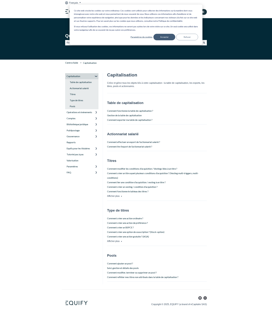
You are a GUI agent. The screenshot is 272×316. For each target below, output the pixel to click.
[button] (96, 76)
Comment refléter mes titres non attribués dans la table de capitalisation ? (142, 277)
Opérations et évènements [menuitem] (79, 112)
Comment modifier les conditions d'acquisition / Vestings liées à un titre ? (142, 168)
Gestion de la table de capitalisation (124, 115)
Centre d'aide (71, 62)
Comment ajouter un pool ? (120, 263)
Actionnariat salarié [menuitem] (79, 88)
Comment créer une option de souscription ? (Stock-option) (135, 232)
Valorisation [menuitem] (72, 160)
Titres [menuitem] (73, 94)
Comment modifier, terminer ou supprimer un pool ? (132, 272)
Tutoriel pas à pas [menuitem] (75, 154)
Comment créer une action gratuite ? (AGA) (128, 236)
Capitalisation (90, 62)
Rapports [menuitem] (71, 142)
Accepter (164, 37)
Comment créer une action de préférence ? (127, 222)
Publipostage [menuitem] (73, 130)
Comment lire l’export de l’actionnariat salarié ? (129, 146)
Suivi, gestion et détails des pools (123, 268)
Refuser (187, 37)
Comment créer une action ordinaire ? (125, 218)
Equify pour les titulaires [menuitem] (78, 148)
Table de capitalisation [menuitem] (81, 82)
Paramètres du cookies (141, 37)
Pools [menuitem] (72, 106)
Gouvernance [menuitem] (73, 136)
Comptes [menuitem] (71, 118)
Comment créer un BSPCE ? (120, 227)
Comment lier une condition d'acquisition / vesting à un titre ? (136, 182)
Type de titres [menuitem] (76, 100)
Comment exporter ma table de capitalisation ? (129, 119)
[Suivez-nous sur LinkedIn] (200, 298)
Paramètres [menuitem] (72, 166)
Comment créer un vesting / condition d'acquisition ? (132, 186)
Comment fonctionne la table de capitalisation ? (130, 110)
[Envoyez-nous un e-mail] (205, 298)
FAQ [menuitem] (69, 172)
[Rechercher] (204, 42)
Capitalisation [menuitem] (73, 76)
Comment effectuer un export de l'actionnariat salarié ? (133, 142)
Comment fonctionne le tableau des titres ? (127, 191)
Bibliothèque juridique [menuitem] (77, 124)
